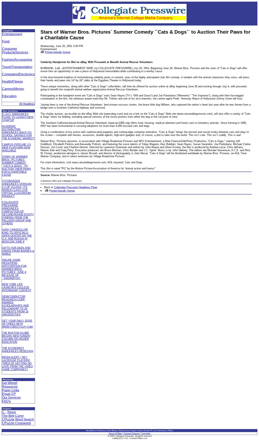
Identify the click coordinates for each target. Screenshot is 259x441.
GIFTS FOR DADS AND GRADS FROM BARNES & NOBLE (18, 250)
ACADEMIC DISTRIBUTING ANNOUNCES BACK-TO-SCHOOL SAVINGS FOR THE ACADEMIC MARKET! (18, 132)
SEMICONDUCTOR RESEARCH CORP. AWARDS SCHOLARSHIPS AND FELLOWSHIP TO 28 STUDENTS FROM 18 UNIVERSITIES (15, 305)
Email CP (9, 394)
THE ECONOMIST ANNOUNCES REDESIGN (17, 350)
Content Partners (132, 433)
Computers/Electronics (18, 74)
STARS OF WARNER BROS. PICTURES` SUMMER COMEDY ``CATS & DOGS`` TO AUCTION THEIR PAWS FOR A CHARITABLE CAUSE (16, 165)
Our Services (11, 397)
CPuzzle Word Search (18, 419)
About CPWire (115, 433)
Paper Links (10, 390)
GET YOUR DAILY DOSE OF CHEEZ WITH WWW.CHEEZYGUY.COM (17, 323)
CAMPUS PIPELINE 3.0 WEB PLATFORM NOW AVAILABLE (16, 147)
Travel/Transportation (17, 67)
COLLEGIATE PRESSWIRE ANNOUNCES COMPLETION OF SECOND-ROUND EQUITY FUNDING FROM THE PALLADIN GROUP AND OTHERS (18, 213)
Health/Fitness (12, 81)
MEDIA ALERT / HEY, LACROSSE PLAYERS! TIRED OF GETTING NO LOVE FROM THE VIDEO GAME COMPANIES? (17, 363)
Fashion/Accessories (17, 59)
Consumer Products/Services (15, 50)
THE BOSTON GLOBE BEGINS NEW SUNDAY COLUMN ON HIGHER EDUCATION (16, 337)
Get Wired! (9, 383)
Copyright (145, 433)
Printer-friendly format (57, 52)
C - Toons (9, 412)
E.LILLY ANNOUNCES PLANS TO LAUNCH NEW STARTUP (17, 117)
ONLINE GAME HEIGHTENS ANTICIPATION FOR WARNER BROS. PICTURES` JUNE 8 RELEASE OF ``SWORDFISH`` (14, 269)
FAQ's (6, 401)
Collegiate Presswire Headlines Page (75, 187)
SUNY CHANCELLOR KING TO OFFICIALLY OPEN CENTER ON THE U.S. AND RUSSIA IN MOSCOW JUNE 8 (17, 235)
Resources (10, 386)
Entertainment (12, 34)
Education (9, 96)
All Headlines (27, 103)
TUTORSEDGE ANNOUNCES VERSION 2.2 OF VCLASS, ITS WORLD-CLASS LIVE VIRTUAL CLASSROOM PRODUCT (16, 188)
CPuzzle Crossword (16, 423)
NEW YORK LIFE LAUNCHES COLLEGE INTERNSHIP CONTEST (16, 287)
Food (6, 41)
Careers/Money (13, 89)
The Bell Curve (13, 416)
